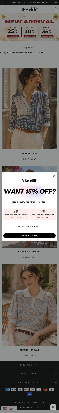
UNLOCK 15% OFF (29, 235)
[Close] (54, 175)
